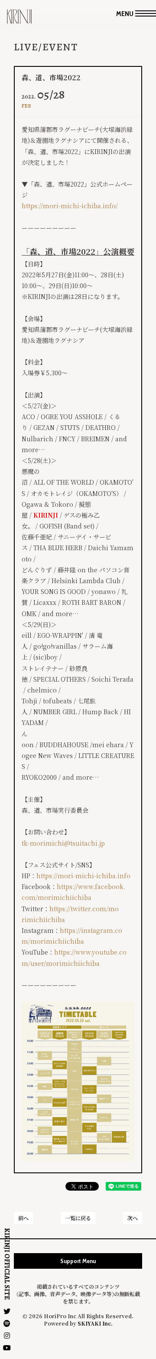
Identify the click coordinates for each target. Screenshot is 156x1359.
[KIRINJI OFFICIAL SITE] (19, 20)
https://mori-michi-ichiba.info (83, 875)
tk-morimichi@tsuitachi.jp (63, 843)
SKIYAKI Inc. (95, 1323)
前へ (23, 1217)
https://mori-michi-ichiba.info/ (70, 205)
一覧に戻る (78, 1217)
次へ (132, 1217)
